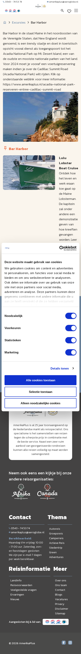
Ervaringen (17, 595)
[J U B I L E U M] (40, 9)
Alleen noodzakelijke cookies (40, 403)
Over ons (60, 580)
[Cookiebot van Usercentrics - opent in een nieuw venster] (59, 248)
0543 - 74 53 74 (13, 2)
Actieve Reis (56, 543)
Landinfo (16, 580)
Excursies (18, 22)
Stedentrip (55, 548)
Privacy (59, 604)
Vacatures (61, 599)
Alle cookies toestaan (40, 380)
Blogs (58, 595)
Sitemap (60, 613)
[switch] (70, 328)
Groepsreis (56, 533)
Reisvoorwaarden (21, 585)
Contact (60, 590)
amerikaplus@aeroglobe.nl (63, 2)
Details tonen (60, 368)
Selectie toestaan (40, 391)
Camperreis (56, 538)
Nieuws (14, 599)
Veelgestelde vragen (23, 590)
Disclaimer (61, 609)
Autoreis (54, 529)
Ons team (61, 585)
